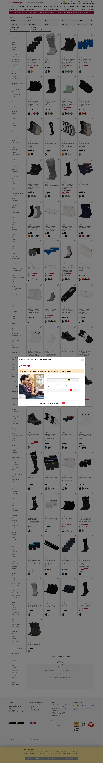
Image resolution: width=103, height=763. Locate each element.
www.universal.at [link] (50, 403)
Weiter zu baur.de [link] (61, 380)
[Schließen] (82, 360)
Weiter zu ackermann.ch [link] (61, 390)
